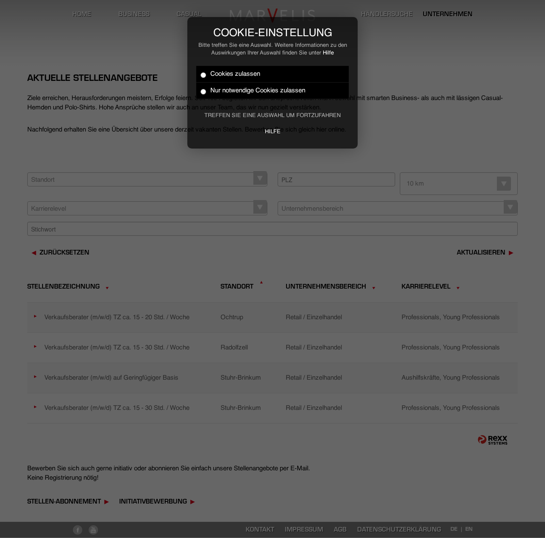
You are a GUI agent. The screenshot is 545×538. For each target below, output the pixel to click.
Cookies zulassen (235, 74)
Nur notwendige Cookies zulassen (257, 90)
